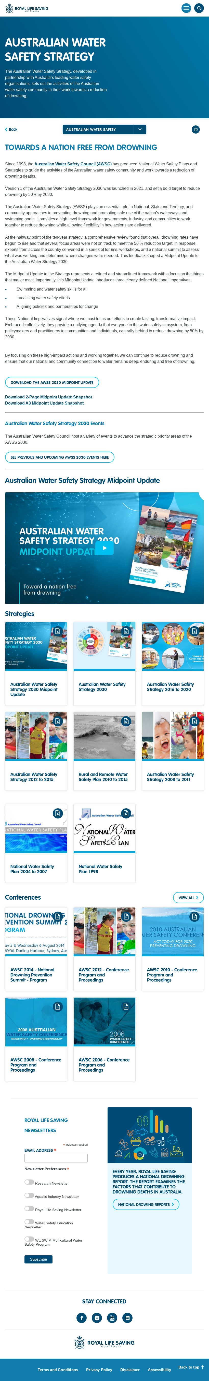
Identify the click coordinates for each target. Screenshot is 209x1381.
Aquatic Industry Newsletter (56, 1197)
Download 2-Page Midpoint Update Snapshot (48, 397)
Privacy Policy (99, 1370)
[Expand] (140, 129)
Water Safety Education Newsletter (48, 1225)
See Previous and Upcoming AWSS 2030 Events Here (60, 457)
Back (13, 129)
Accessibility (159, 1370)
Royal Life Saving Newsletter (57, 1210)
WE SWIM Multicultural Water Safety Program (53, 1242)
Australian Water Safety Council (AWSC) (73, 164)
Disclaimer (130, 1370)
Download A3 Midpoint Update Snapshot (45, 403)
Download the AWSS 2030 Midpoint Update (52, 382)
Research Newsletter (51, 1183)
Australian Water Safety (91, 129)
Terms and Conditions (58, 1370)
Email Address (40, 1150)
